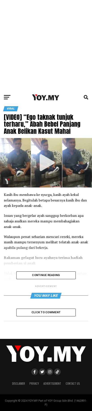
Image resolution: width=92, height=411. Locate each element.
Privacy (34, 383)
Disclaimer (18, 383)
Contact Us (73, 383)
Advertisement (52, 383)
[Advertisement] (46, 46)
